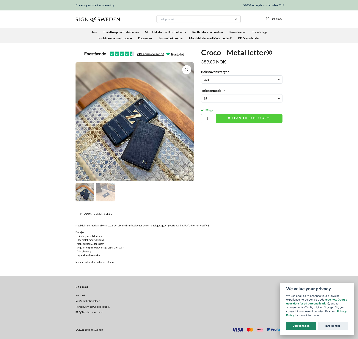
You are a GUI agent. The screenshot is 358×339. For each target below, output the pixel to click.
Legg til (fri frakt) (251, 118)
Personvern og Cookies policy (93, 306)
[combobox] (241, 79)
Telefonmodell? (213, 91)
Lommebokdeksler (171, 38)
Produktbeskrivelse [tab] (96, 213)
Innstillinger (332, 325)
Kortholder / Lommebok (207, 32)
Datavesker (145, 38)
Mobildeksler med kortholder (164, 32)
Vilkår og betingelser (88, 300)
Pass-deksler (237, 32)
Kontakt (80, 295)
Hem (94, 32)
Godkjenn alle (301, 325)
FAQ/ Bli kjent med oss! (89, 312)
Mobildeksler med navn (113, 38)
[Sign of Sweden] (127, 19)
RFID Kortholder (249, 38)
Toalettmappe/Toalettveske (121, 32)
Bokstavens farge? (215, 72)
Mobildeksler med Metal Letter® (210, 38)
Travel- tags (259, 32)
